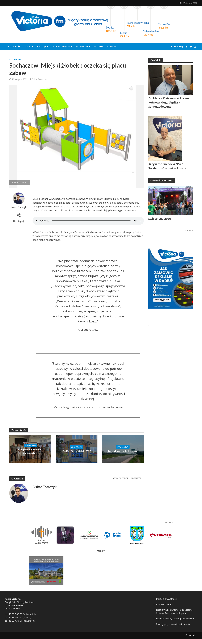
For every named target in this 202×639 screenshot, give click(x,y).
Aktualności (14, 46)
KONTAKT (112, 46)
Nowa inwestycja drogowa (123, 451)
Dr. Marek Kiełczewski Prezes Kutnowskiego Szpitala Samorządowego (168, 102)
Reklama (99, 46)
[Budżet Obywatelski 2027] (76, 448)
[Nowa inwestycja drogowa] (123, 448)
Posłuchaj (177, 46)
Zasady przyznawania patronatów (173, 624)
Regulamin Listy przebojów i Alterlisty (175, 618)
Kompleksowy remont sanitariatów (30, 451)
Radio (28, 46)
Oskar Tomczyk (39, 79)
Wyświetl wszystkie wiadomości (127, 478)
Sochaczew (15, 59)
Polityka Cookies (164, 604)
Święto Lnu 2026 (159, 219)
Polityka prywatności (166, 598)
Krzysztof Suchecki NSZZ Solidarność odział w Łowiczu (168, 166)
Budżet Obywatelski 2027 (76, 451)
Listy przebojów (61, 46)
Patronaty (82, 46)
